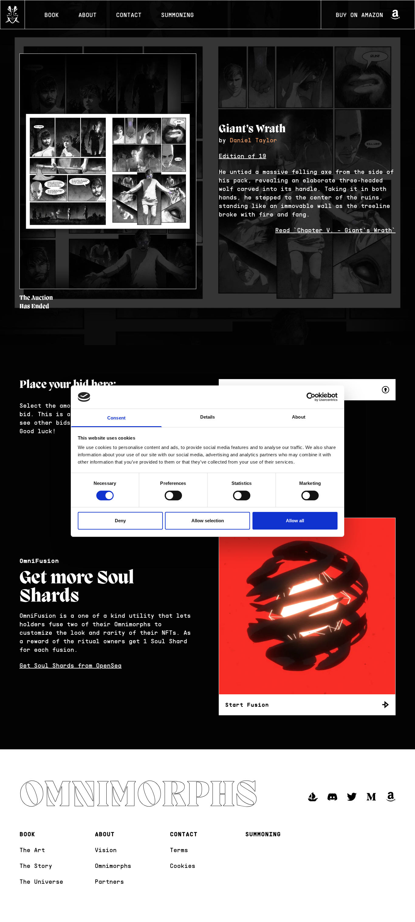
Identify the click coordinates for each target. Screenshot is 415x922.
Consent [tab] (116, 417)
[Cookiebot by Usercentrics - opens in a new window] (311, 397)
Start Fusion (247, 704)
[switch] (173, 495)
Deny (120, 520)
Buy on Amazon (359, 14)
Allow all (295, 520)
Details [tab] (207, 417)
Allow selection (207, 520)
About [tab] (298, 417)
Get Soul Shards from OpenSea (70, 665)
